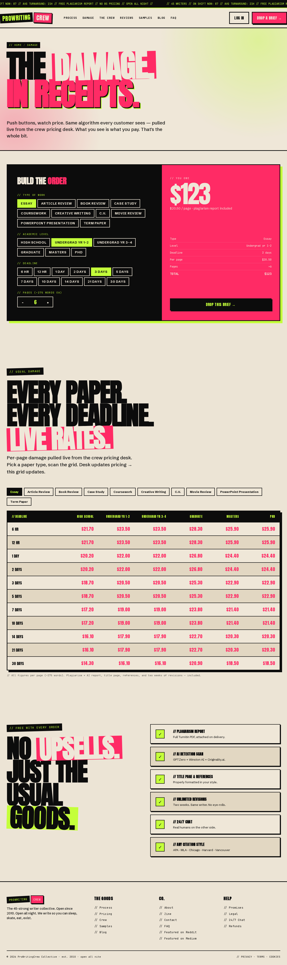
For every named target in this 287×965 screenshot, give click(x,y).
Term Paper (95, 223)
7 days (27, 282)
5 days (122, 272)
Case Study (125, 203)
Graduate (30, 252)
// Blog (100, 932)
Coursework (33, 213)
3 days (101, 272)
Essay (27, 203)
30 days (118, 282)
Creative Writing (73, 213)
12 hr (42, 272)
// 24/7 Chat (234, 920)
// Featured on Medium (178, 938)
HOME (18, 45)
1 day (60, 272)
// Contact (168, 920)
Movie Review (128, 213)
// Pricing (103, 914)
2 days (80, 272)
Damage (88, 18)
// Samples (103, 926)
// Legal (231, 914)
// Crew (100, 920)
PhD (79, 252)
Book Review (93, 203)
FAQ (173, 18)
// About (166, 907)
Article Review (56, 203)
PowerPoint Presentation (48, 223)
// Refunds (232, 926)
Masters (57, 252)
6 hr (25, 272)
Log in (239, 18)
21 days (95, 282)
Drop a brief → (269, 18)
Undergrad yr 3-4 (114, 242)
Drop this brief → (221, 304)
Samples (145, 18)
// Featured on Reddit (178, 932)
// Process (103, 907)
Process (70, 18)
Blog (161, 18)
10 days (49, 282)
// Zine (165, 914)
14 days (72, 282)
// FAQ (164, 926)
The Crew (107, 18)
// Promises (233, 907)
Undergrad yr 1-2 (72, 242)
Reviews (126, 18)
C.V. (102, 213)
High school (33, 242)
